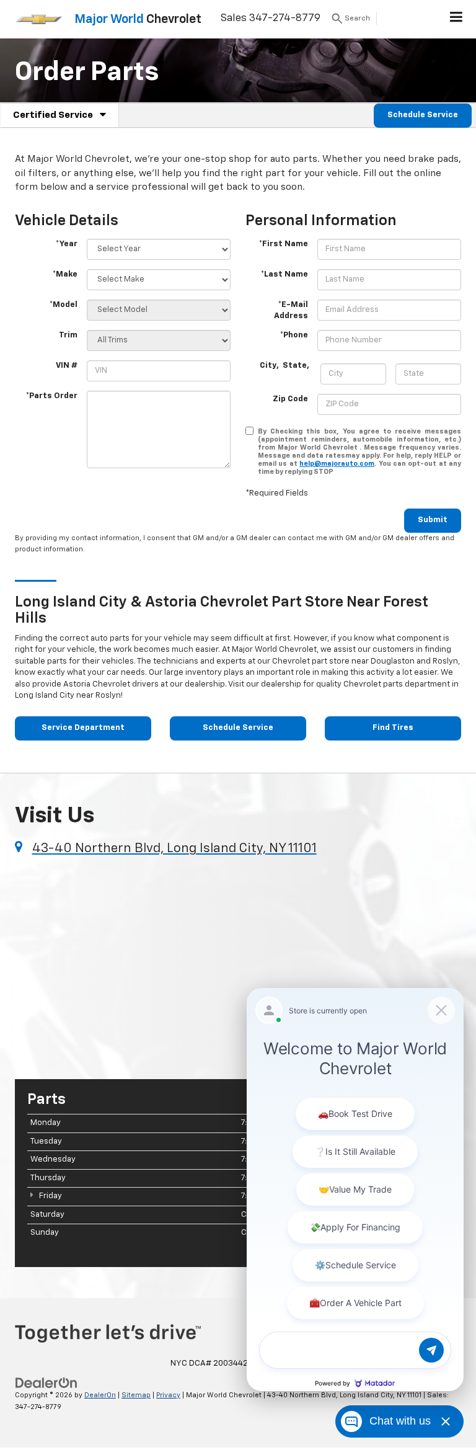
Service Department (83, 728)
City (268, 366)
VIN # (66, 366)
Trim (68, 335)
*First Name (283, 244)
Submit (432, 520)
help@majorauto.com (336, 463)
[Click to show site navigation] (456, 19)
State (295, 366)
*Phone (294, 335)
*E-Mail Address (291, 311)
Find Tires (392, 728)
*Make (64, 274)
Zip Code (290, 399)
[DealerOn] (46, 1383)
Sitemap (136, 1395)
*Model (63, 305)
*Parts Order (51, 396)
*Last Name (284, 274)
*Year (66, 244)
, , (285, 366)
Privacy (168, 1395)
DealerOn (100, 1395)
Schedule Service (422, 115)
